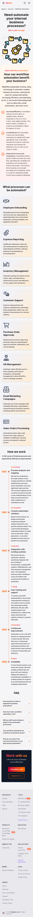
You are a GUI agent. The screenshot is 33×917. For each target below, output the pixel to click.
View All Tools (22, 820)
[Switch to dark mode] (24, 3)
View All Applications (22, 861)
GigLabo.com (15, 912)
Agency (3, 9)
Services (10, 9)
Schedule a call (16, 769)
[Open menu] (29, 3)
